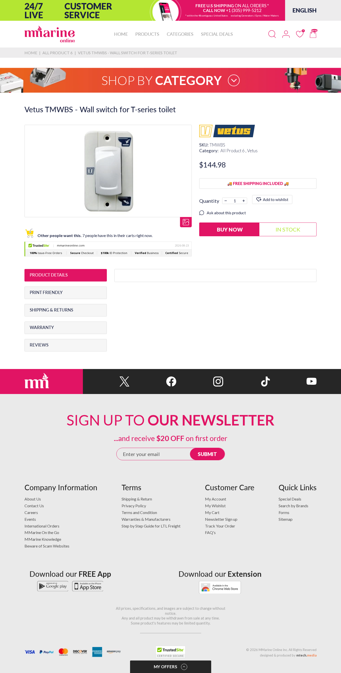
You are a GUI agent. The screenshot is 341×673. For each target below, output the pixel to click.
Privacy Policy (134, 505)
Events (30, 519)
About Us (32, 498)
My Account (215, 498)
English (305, 10)
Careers (31, 512)
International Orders (41, 526)
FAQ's (210, 532)
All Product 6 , (233, 150)
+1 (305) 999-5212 (244, 10)
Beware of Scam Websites (46, 546)
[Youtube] (293, 381)
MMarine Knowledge (42, 539)
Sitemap (286, 519)
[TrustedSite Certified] (170, 652)
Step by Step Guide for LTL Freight (151, 526)
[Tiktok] (246, 381)
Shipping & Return (137, 498)
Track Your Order (220, 526)
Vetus (252, 150)
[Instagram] (199, 381)
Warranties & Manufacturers (146, 519)
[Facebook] (153, 381)
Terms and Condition (139, 512)
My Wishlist (215, 505)
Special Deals (290, 498)
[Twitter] (106, 381)
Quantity (209, 201)
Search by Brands (293, 505)
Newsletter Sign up (221, 519)
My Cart (212, 512)
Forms (284, 512)
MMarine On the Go (41, 532)
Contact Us (34, 505)
